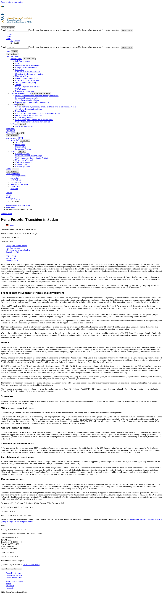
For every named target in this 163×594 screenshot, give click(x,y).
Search (4, 30)
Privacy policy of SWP (14, 581)
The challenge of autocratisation (27, 100)
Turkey (18, 85)
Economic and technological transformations (32, 102)
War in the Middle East (24, 126)
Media (8, 39)
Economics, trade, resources (25, 91)
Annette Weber (6, 214)
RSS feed (14, 189)
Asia (17, 63)
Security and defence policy (25, 82)
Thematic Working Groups (21, 93)
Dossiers (14, 104)
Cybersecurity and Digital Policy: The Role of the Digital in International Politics (45, 107)
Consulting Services (18, 176)
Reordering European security (26, 98)
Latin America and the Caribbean (27, 72)
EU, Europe (19, 70)
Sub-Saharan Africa (22, 61)
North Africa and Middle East (26, 78)
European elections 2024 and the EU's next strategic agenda (37, 113)
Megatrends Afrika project (25, 160)
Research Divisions (22, 154)
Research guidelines (22, 166)
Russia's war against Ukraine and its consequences (34, 120)
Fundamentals (20, 147)
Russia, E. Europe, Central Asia (27, 80)
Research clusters (21, 164)
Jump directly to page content (12, 2)
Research (14, 151)
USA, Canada (20, 89)
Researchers (10, 131)
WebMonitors (16, 182)
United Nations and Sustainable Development (32, 122)
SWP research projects (23, 162)
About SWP (15, 140)
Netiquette (9, 588)
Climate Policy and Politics (25, 118)
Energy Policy (20, 111)
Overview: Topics (12, 56)
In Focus (14, 124)
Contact (9, 34)
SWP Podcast (16, 180)
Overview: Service (13, 174)
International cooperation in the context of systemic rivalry (37, 96)
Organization (20, 145)
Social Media (15, 186)
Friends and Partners (23, 149)
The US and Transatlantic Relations (28, 109)
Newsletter (15, 178)
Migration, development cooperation (29, 74)
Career (8, 37)
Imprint (8, 584)
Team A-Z (19, 143)
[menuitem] (84, 581)
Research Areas (16, 59)
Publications (10, 129)
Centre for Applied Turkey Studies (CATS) (31, 158)
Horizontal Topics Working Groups (28, 156)
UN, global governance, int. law (27, 87)
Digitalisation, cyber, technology (27, 65)
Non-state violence (22, 76)
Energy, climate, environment (26, 67)
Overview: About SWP (14, 138)
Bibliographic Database (19, 184)
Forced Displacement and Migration (28, 115)
